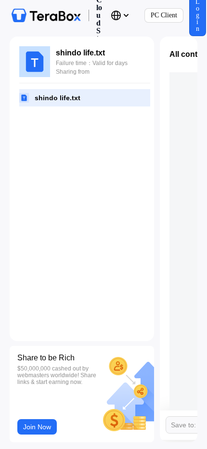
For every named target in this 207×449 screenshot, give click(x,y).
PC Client (164, 15)
